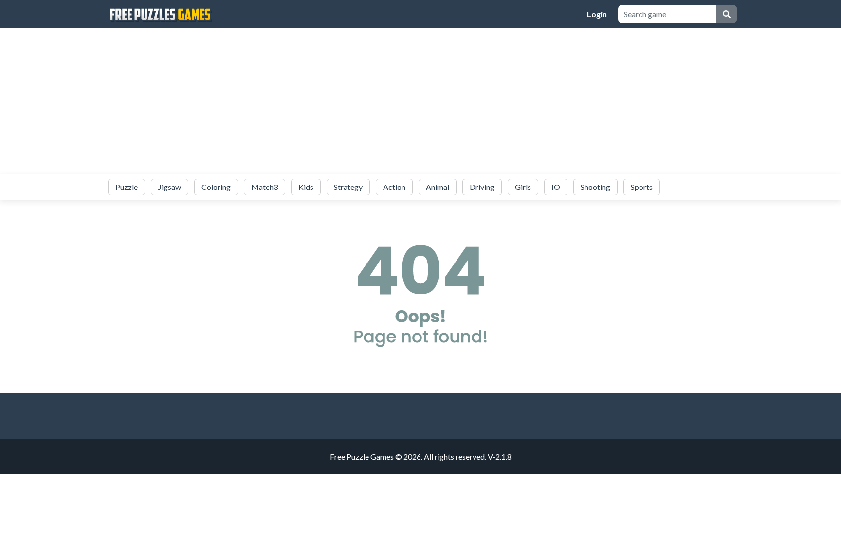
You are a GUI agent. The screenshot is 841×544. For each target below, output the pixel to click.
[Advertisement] (420, 101)
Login (597, 14)
